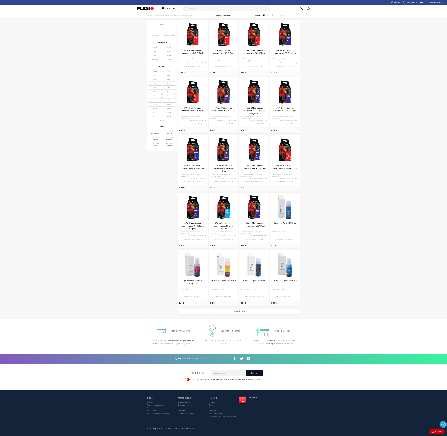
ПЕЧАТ (156, 15)
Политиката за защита (217, 379)
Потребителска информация (158, 413)
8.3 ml (169, 83)
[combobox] (226, 8)
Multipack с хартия (169, 35)
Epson (169, 51)
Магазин (150, 402)
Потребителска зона (185, 413)
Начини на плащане (185, 408)
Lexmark (169, 55)
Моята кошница (184, 402)
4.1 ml (155, 75)
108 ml (169, 116)
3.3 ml (155, 71)
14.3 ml (155, 100)
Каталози (253, 397)
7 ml (155, 83)
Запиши (254, 373)
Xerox (169, 59)
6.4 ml (155, 79)
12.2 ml (169, 96)
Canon (155, 51)
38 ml (169, 108)
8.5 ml (155, 88)
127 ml (162, 120)
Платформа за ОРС (216, 411)
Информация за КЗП (216, 413)
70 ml (169, 112)
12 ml (154, 96)
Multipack (155, 35)
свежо (162, 24)
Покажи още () (239, 311)
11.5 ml (169, 92)
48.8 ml (155, 112)
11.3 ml (155, 92)
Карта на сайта (214, 408)
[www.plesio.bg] (145, 8)
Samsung (155, 59)
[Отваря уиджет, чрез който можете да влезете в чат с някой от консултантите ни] (437, 432)
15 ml (169, 100)
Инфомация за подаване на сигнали (222, 416)
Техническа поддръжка (156, 405)
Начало (149, 15)
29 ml (169, 104)
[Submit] (185, 8)
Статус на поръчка (185, 405)
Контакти (212, 405)
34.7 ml (155, 108)
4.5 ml (169, 75)
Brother (169, 47)
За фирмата (151, 411)
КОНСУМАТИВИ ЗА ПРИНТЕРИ (169, 15)
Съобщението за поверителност (237, 379)
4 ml (169, 71)
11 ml (169, 88)
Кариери (212, 402)
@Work (155, 47)
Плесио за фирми (154, 408)
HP (155, 55)
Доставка (181, 411)
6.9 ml (169, 79)
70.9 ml (155, 116)
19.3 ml (155, 104)
